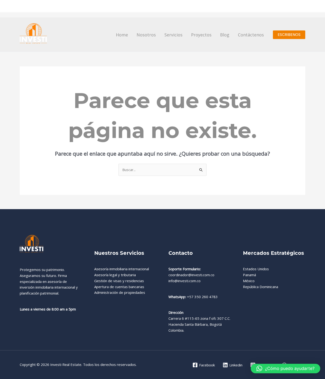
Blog (224, 35)
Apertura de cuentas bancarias (119, 286)
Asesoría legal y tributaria (115, 274)
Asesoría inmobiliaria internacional (121, 268)
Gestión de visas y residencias (119, 280)
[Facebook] (275, 6)
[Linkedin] (302, 6)
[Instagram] (293, 6)
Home (122, 35)
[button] (289, 34)
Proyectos (201, 35)
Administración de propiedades (119, 292)
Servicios (173, 35)
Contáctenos (251, 35)
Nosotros (146, 35)
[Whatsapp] (284, 6)
